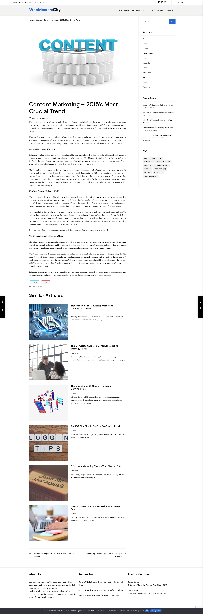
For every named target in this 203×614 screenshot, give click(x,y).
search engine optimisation (42, 128)
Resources (147, 73)
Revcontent (133, 582)
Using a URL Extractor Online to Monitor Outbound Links (158, 106)
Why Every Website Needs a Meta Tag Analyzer (157, 121)
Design (126, 10)
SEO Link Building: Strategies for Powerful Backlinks (159, 113)
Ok (147, 611)
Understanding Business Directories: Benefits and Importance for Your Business (157, 138)
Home (15, 2)
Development (148, 53)
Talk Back (42, 2)
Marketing (159, 10)
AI (143, 39)
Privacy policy (155, 611)
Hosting (146, 58)
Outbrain (131, 590)
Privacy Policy (32, 2)
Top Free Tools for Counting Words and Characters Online (158, 128)
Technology (136, 10)
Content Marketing (35, 286)
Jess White (35, 118)
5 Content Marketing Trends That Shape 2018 (147, 585)
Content (45, 118)
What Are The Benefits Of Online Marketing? (147, 593)
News (145, 68)
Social (150, 10)
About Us (22, 2)
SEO (144, 10)
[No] (200, 611)
